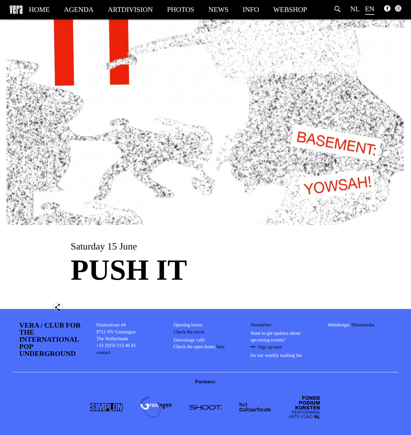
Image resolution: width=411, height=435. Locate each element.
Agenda (79, 9)
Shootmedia (362, 325)
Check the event (189, 332)
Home (39, 9)
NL (355, 9)
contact (103, 352)
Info (251, 9)
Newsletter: (261, 325)
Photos (180, 9)
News (218, 9)
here (220, 346)
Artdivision (130, 9)
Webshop (290, 9)
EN (369, 9)
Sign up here (270, 347)
